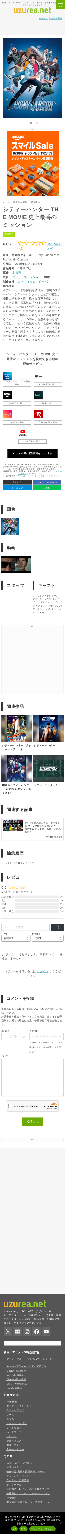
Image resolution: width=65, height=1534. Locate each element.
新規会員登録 (55, 18)
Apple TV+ (38, 376)
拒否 (23, 1528)
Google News (17, 1331)
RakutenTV (38, 414)
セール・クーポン (16, 1466)
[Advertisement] (32, 26)
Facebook (36, 1331)
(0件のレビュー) (54, 246)
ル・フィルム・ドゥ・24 (34, 281)
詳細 (39, 1323)
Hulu (38, 395)
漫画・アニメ (14, 1483)
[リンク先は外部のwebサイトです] (33, 194)
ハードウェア (14, 1475)
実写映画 (9, 234)
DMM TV (7, 395)
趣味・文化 (12, 1488)
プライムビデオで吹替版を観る (17, 383)
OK (14, 1528)
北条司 (16, 272)
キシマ (31, 863)
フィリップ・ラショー (26, 277)
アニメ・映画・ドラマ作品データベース (29, 1402)
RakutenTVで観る (48, 422)
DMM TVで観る (17, 403)
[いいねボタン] (31, 123)
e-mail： (35, 1030)
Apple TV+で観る (48, 384)
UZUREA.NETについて (19, 1506)
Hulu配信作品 (14, 1431)
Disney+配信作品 (16, 1422)
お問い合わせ (14, 1510)
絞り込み (36, 933)
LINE (47, 487)
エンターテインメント (19, 1449)
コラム (10, 1462)
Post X (17, 482)
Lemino (7, 414)
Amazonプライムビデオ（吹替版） (7, 376)
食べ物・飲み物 (15, 1492)
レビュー (11, 1479)
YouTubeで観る (32, 441)
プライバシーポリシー (42, 1528)
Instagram (27, 1331)
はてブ (17, 487)
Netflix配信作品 (15, 1418)
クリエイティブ (15, 1453)
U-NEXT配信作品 (16, 1413)
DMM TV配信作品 (16, 1426)
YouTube (22, 433)
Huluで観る (48, 403)
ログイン (43, 18)
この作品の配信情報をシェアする (34, 453)
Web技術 (11, 1444)
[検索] (57, 927)
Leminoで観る (17, 422)
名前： (5, 1030)
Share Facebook (47, 482)
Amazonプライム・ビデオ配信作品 (26, 1409)
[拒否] (60, 1523)
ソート (4, 933)
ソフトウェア (14, 1470)
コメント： (8, 1056)
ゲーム (10, 1457)
